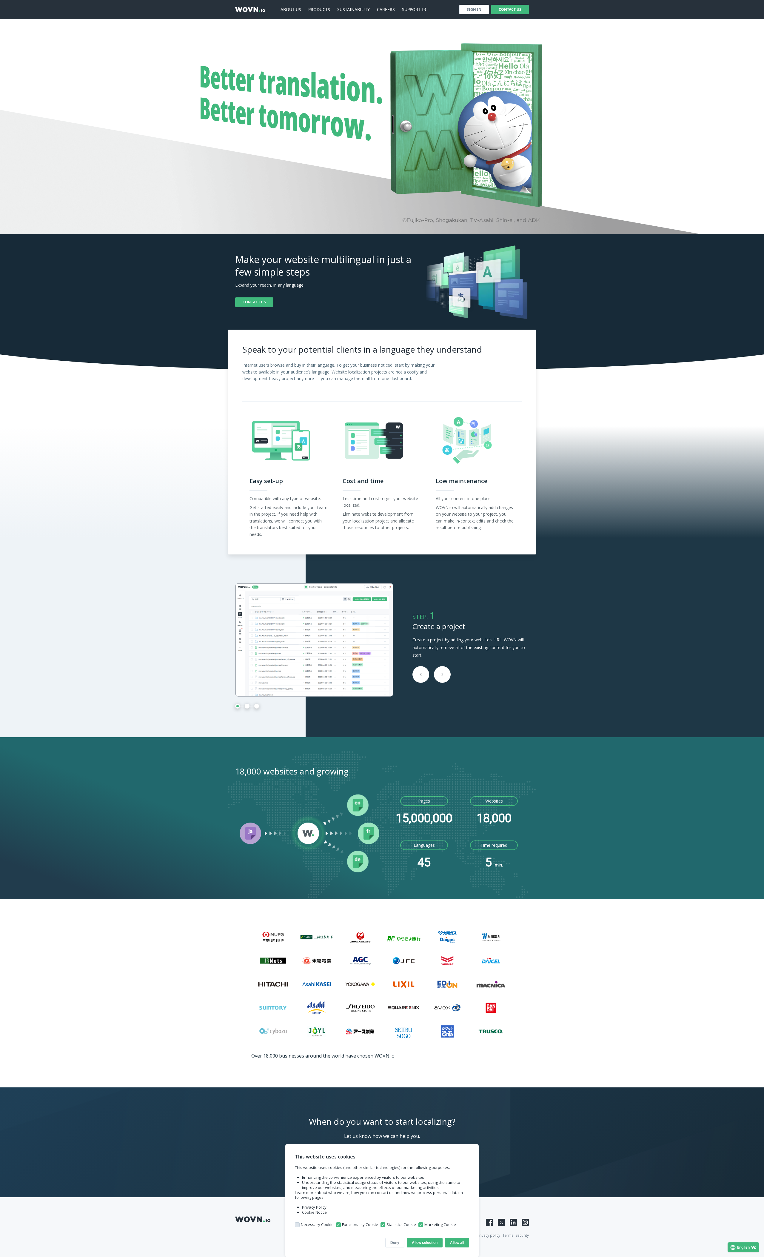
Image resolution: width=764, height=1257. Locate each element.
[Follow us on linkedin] (513, 1222)
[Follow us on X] (501, 1222)
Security (522, 1235)
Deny (394, 1243)
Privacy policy (488, 1235)
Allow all (457, 1243)
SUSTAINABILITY (353, 9)
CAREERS (386, 9)
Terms (508, 1235)
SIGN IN (474, 9)
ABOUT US (291, 9)
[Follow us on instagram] (525, 1222)
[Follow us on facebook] (489, 1222)
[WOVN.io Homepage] (250, 9)
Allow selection (425, 1243)
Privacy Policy (314, 1207)
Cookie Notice (314, 1212)
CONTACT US (510, 9)
